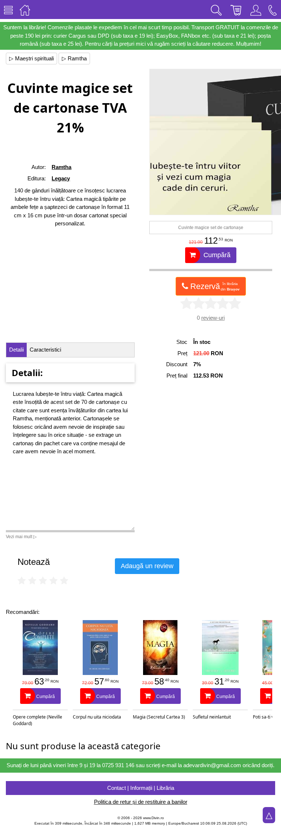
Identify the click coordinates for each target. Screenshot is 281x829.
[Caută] (216, 9)
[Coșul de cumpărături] (236, 9)
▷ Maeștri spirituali (31, 58)
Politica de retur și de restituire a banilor (140, 802)
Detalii (16, 349)
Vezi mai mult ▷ (21, 536)
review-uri (213, 318)
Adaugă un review (147, 566)
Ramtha (61, 167)
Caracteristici (45, 349)
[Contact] (272, 9)
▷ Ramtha (74, 58)
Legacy (61, 178)
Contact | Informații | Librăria (140, 788)
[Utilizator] (255, 9)
